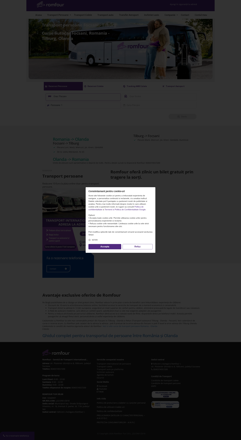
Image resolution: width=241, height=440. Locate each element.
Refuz (137, 246)
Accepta (104, 246)
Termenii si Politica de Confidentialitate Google (125, 209)
